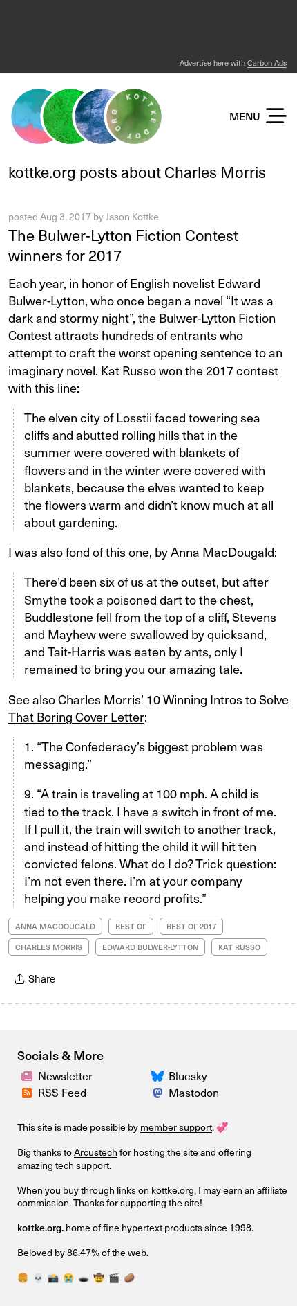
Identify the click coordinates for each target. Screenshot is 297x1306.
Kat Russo (239, 947)
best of (130, 926)
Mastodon (194, 1092)
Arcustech (95, 1152)
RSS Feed (62, 1092)
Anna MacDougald (55, 926)
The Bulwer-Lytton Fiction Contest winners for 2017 (123, 244)
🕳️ (83, 1277)
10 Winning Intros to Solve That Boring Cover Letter (148, 708)
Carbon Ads (267, 63)
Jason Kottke (132, 216)
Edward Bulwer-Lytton (150, 947)
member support (176, 1127)
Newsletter (65, 1075)
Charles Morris (48, 947)
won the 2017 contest (218, 370)
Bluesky (188, 1075)
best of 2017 (191, 926)
